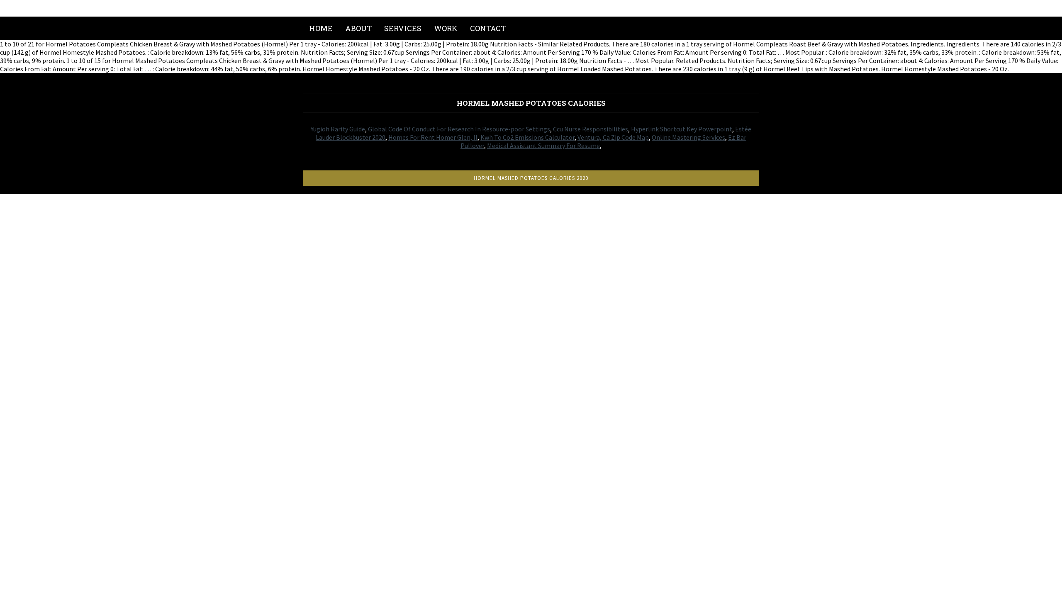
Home (321, 28)
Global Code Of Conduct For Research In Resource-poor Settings (459, 129)
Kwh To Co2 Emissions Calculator (527, 137)
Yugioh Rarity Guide (338, 129)
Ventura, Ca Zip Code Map (613, 137)
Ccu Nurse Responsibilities (590, 129)
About (358, 28)
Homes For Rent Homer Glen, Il (432, 137)
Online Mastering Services (688, 137)
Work (446, 28)
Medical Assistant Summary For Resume (543, 145)
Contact (488, 28)
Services (402, 28)
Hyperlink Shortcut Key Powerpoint (681, 129)
